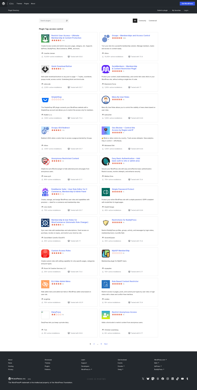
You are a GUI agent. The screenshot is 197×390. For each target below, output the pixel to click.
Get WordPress (187, 3)
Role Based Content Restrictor (125, 281)
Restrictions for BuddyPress (124, 220)
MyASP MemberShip (120, 251)
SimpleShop (56, 97)
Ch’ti (29, 379)
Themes (47, 363)
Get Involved (122, 360)
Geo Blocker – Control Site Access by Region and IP (123, 129)
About (10, 360)
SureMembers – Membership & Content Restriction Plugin (124, 67)
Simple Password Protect (123, 189)
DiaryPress (56, 312)
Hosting (10, 366)
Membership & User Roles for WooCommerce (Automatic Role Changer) (69, 221)
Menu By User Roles (120, 97)
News (10, 363)
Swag (120, 369)
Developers (85, 366)
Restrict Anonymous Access (124, 312)
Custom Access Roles (61, 251)
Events (120, 363)
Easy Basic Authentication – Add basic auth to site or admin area (126, 159)
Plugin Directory (13, 10)
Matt (156, 363)
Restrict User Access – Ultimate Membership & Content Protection (66, 36)
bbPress (158, 366)
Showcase (48, 360)
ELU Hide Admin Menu (60, 281)
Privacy (10, 369)
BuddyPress (159, 369)
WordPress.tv (86, 369)
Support (84, 363)
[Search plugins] (67, 21)
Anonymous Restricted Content (65, 158)
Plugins (47, 366)
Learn (83, 360)
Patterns (47, 369)
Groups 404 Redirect (60, 128)
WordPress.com (160, 360)
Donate (121, 366)
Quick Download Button (61, 66)
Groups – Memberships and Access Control (131, 35)
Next (106, 344)
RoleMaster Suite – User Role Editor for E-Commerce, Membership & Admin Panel (69, 190)
